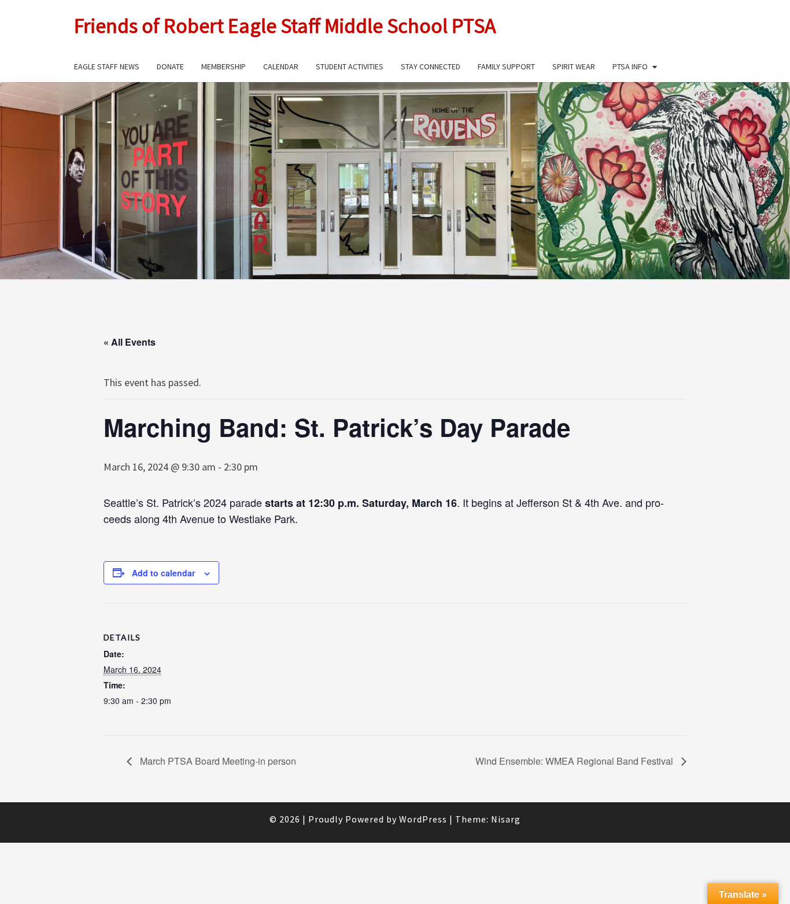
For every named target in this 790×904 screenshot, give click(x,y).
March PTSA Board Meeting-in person (217, 761)
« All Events (130, 342)
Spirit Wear (573, 66)
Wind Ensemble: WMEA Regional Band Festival (575, 761)
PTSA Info (630, 66)
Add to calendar (163, 573)
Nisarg (505, 819)
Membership (223, 66)
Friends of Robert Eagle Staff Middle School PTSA (285, 26)
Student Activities (349, 66)
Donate (170, 66)
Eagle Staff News (106, 66)
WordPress (423, 819)
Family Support (506, 66)
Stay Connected (430, 66)
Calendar (280, 66)
